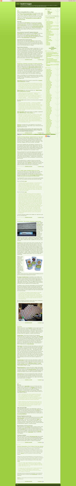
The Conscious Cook (33, 436)
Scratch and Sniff (49, 40)
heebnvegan (50, 12)
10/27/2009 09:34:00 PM (28, 322)
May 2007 (48, 90)
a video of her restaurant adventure (31, 35)
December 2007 (49, 98)
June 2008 (48, 104)
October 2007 (48, 96)
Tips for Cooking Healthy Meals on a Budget (28, 14)
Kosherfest (39, 224)
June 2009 (48, 117)
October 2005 (48, 71)
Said (32, 388)
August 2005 (48, 69)
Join (52, 49)
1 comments (40, 166)
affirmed (29, 162)
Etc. (47, 57)
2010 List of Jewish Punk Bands (51, 59)
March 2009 (48, 114)
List (53, 47)
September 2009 (49, 120)
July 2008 (48, 105)
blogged (35, 33)
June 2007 (48, 91)
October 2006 (48, 83)
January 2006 (48, 74)
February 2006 (48, 75)
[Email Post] (42, 59)
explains (23, 428)
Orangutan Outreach (32, 369)
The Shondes (27, 22)
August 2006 (48, 81)
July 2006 (48, 80)
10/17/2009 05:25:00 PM (28, 481)
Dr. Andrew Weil (20, 99)
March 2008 (48, 101)
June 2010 (48, 130)
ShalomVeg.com (49, 26)
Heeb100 (29, 327)
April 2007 (48, 89)
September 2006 (49, 82)
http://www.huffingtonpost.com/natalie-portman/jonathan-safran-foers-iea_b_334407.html (38, 134)
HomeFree (19, 242)
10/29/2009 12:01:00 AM (28, 166)
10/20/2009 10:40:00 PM (28, 442)
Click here (19, 124)
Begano (47, 36)
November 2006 (49, 84)
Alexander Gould (20, 359)
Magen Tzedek (48, 39)
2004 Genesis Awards (33, 363)
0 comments (40, 59)
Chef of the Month (30, 343)
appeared (33, 387)
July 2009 (48, 118)
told (41, 347)
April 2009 (48, 115)
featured (32, 40)
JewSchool (48, 44)
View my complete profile (50, 17)
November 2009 (49, 122)
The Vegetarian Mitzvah (50, 34)
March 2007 (48, 88)
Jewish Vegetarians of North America (52, 25)
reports (37, 409)
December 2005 (49, 73)
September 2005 (49, 70)
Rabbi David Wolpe (20, 111)
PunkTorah (48, 42)
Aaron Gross (19, 80)
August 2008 (48, 106)
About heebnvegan (49, 21)
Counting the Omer (49, 23)
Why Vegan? (48, 24)
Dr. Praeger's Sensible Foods (22, 276)
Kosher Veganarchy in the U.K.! (51, 60)
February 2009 (48, 113)
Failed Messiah (37, 57)
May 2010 (48, 129)
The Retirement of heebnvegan (51, 52)
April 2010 (48, 128)
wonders (28, 426)
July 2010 (48, 131)
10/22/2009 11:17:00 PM (28, 379)
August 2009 (48, 119)
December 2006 (49, 85)
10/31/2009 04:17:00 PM (28, 59)
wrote (26, 181)
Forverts (47, 38)
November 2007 (49, 97)
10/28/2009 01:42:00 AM (28, 217)
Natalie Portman (20, 90)
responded (41, 336)
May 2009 (48, 116)
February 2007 (48, 87)
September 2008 (49, 107)
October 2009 (48, 121)
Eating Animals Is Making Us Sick (35, 66)
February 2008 (48, 100)
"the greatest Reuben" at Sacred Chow (29, 37)
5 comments (40, 322)
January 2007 (48, 86)
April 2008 (48, 102)
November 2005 (49, 72)
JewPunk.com (48, 37)
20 (34, 458)
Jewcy (47, 41)
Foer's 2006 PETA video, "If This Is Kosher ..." (25, 112)
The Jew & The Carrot (50, 35)
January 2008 (48, 99)
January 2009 (48, 112)
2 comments (40, 379)
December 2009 (49, 123)
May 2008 (48, 103)
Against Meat (27, 386)
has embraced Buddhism (22, 413)
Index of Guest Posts (49, 22)
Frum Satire (48, 43)
